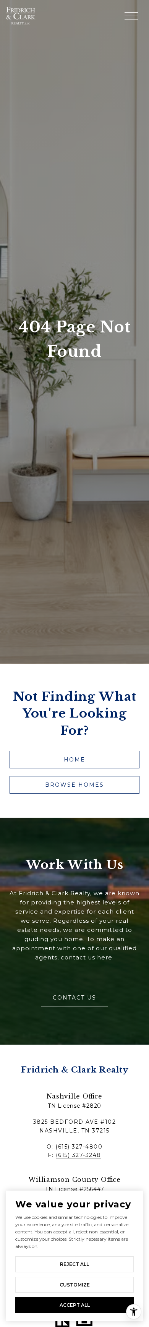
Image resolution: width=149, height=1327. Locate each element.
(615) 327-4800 (78, 1146)
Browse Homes (74, 784)
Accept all (75, 1305)
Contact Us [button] (74, 997)
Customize (75, 1285)
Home (74, 759)
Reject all (74, 1264)
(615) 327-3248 (78, 1155)
